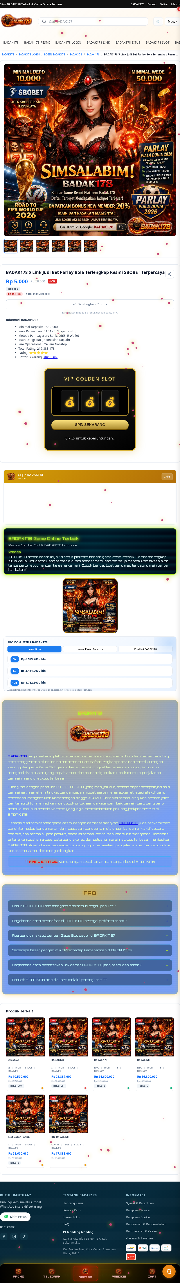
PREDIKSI (119, 1276)
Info (167, 476)
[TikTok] (24, 1236)
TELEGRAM (52, 1276)
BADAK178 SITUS (127, 42)
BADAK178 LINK (98, 42)
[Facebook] (3, 1236)
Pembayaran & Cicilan (141, 1231)
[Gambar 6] (91, 246)
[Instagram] (14, 1236)
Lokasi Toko (71, 1217)
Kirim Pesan (18, 1217)
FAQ (66, 1224)
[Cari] (44, 21)
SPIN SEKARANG (90, 425)
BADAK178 (137, 4)
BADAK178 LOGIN (68, 42)
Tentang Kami (73, 1203)
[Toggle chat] (169, 1271)
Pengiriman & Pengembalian (146, 1224)
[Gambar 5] (75, 246)
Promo (152, 4)
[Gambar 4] (59, 246)
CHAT (152, 1276)
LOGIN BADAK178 (54, 54)
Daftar (164, 4)
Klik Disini (50, 357)
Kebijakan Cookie (138, 1217)
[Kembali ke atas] (170, 1260)
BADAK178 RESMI (37, 42)
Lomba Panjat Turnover (90, 649)
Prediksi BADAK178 (145, 649)
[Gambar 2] (27, 246)
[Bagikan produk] (169, 274)
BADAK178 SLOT (157, 42)
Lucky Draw (34, 649)
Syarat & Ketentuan (140, 1203)
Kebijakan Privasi (137, 1210)
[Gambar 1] (11, 246)
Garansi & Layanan (139, 1238)
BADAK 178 (93, 54)
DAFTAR (85, 1277)
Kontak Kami (72, 1210)
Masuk (175, 4)
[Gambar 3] (43, 246)
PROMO (18, 1276)
